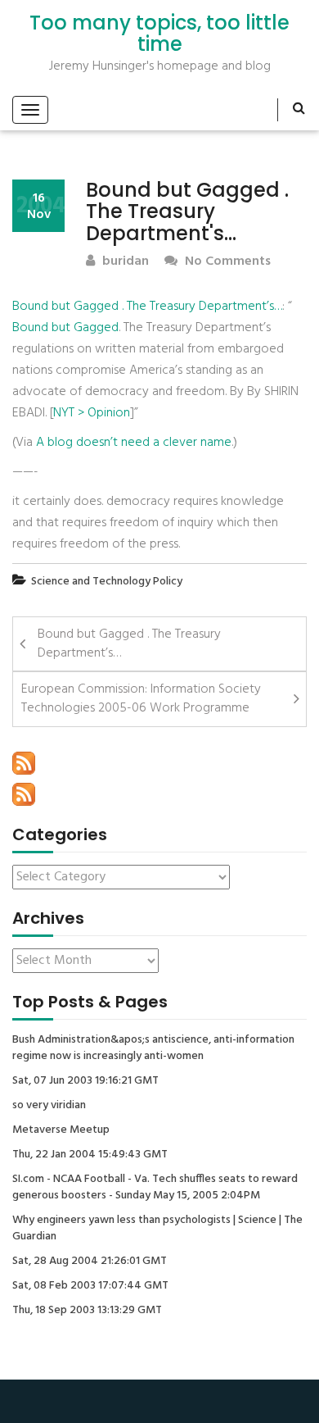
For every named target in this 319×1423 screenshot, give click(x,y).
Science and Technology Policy (106, 581)
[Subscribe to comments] (23, 794)
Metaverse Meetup (61, 1130)
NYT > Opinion (91, 413)
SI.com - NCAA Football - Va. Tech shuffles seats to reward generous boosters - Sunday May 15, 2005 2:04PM (155, 1187)
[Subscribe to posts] (23, 763)
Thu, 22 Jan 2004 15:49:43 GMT (90, 1155)
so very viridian (49, 1106)
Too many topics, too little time (159, 34)
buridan (124, 261)
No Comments (226, 261)
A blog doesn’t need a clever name (133, 442)
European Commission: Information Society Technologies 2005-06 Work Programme (141, 699)
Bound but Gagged (65, 328)
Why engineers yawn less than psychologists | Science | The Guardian (157, 1228)
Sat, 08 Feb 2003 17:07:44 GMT (90, 1286)
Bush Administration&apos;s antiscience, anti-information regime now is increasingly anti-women (153, 1048)
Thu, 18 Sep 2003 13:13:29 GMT (87, 1311)
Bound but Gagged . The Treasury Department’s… (147, 306)
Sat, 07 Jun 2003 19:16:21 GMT (85, 1081)
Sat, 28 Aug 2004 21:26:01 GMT (89, 1261)
